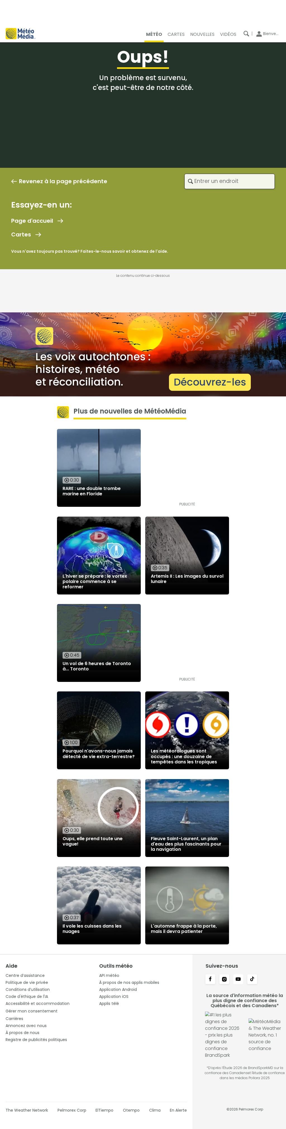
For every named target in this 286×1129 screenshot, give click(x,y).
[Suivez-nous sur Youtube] (238, 980)
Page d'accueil (32, 221)
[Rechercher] (246, 33)
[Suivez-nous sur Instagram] (224, 980)
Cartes (21, 234)
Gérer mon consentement (32, 1011)
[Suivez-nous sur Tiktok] (252, 980)
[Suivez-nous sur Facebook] (210, 980)
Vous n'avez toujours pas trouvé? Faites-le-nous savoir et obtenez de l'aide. (89, 251)
